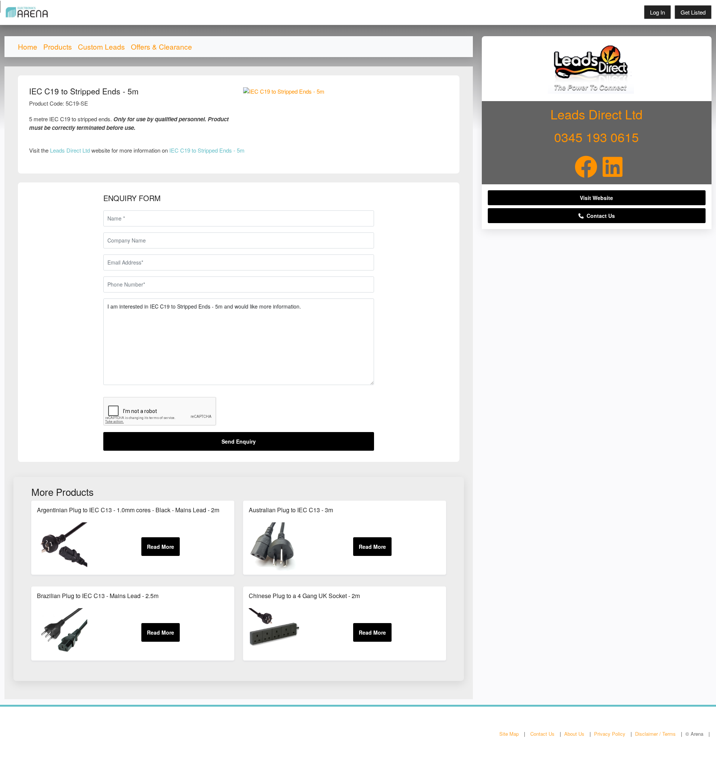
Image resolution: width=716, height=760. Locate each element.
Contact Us (599, 215)
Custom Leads (101, 46)
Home (27, 46)
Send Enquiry (239, 441)
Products (57, 46)
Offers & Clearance (161, 46)
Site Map (509, 733)
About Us (574, 733)
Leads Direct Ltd (70, 150)
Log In (657, 12)
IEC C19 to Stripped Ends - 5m (207, 150)
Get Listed (693, 12)
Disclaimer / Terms (655, 733)
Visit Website (596, 197)
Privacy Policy (609, 733)
